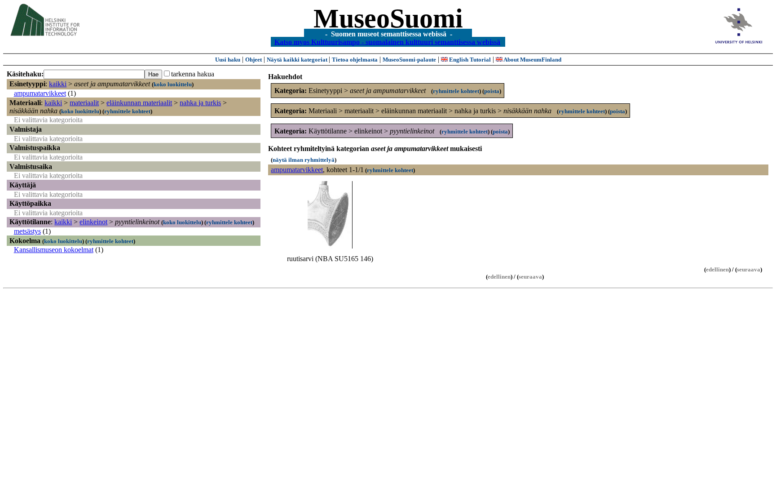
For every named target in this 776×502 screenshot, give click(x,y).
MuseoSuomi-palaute (409, 59)
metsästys (27, 231)
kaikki (57, 84)
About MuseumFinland (532, 59)
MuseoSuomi (388, 18)
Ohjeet (253, 59)
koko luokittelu (173, 84)
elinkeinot (93, 222)
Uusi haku (227, 59)
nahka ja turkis (200, 103)
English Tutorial (469, 59)
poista (491, 91)
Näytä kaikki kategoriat (298, 59)
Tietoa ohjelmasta (355, 59)
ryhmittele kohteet (127, 111)
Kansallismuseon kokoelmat (53, 249)
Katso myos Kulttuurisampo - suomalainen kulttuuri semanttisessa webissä (387, 41)
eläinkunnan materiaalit (139, 103)
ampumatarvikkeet (40, 93)
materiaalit (84, 103)
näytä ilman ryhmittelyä (304, 159)
